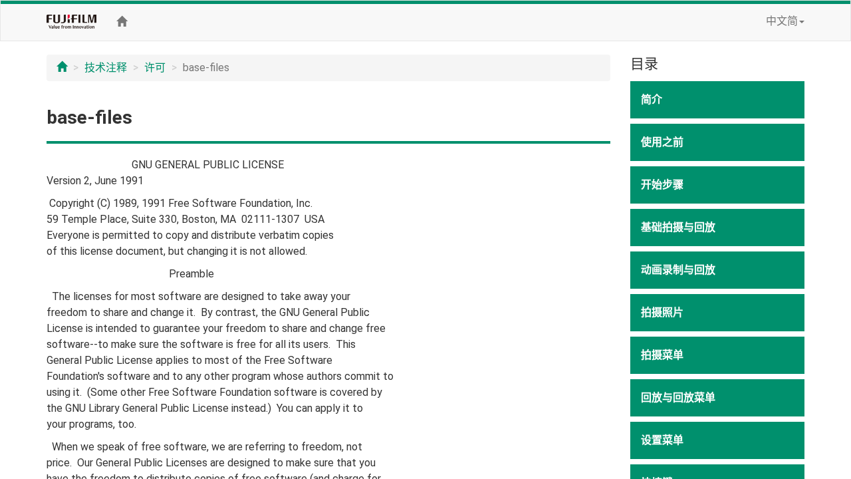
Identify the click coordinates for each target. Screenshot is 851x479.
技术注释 (105, 67)
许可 (155, 67)
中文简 (782, 21)
